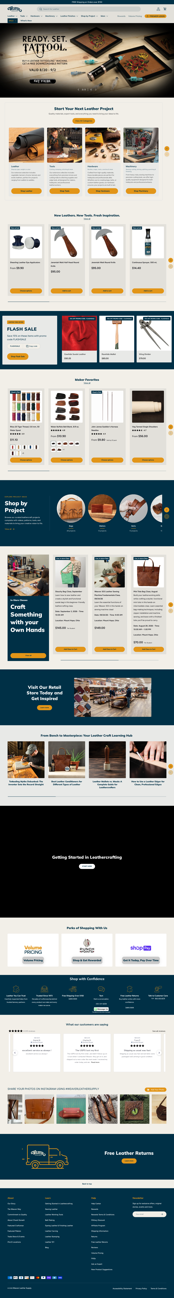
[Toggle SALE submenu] (15, 20)
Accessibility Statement (122, 1288)
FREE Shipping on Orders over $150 (87, 2)
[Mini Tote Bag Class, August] (149, 572)
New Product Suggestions (101, 1269)
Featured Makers (14, 1231)
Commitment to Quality (17, 1215)
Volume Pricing (135, 16)
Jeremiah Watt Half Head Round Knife (65, 264)
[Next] (167, 148)
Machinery (50, 16)
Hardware (35, 16)
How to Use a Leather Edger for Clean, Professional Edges (148, 783)
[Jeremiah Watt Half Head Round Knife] (67, 242)
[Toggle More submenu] (107, 16)
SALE (11, 20)
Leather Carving (51, 1231)
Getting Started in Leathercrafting (59, 1204)
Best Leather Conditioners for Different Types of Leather (66, 783)
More (103, 16)
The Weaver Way (14, 1209)
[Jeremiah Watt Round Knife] (107, 242)
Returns (94, 1237)
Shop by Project (88, 16)
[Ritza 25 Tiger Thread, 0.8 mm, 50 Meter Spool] (26, 407)
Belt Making (50, 1220)
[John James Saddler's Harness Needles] (107, 407)
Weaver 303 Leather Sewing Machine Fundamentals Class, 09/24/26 (107, 595)
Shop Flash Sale (18, 356)
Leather (11, 16)
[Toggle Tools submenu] (26, 16)
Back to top (87, 1184)
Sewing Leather (51, 1209)
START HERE (87, 866)
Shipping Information (99, 1231)
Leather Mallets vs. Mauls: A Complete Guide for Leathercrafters (107, 784)
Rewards (121, 16)
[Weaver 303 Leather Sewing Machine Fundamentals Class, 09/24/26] (109, 572)
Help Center (96, 1204)
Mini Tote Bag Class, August (146, 591)
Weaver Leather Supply (22, 1288)
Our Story (11, 1204)
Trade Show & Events (16, 1237)
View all (87, 219)
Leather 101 (49, 1242)
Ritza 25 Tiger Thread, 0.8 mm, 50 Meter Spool (24, 428)
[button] (165, 9)
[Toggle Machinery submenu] (56, 16)
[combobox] (89, 9)
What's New (26, 20)
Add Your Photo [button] (157, 1090)
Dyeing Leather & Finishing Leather (59, 1226)
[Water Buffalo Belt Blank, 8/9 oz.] (67, 407)
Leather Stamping (52, 1237)
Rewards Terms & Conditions (102, 1215)
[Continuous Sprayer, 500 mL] (148, 242)
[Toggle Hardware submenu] (41, 16)
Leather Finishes (67, 16)
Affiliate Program (98, 1226)
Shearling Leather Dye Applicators (25, 262)
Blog (47, 1247)
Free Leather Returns (99, 1242)
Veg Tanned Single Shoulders (145, 427)
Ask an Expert (96, 1264)
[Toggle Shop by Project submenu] (97, 16)
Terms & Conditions (158, 1288)
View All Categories (83, 121)
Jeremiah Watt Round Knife (103, 262)
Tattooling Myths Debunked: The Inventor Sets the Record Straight (26, 783)
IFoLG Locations (14, 1242)
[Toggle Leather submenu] (16, 16)
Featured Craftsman (16, 1226)
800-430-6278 (160, 998)
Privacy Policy (141, 1288)
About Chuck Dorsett (16, 1220)
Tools (22, 16)
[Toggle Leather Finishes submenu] (77, 16)
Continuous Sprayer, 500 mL (144, 262)
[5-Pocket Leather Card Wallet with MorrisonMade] (26, 759)
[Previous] (167, 154)
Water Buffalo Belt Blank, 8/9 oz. (65, 427)
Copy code (33, 346)
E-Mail (158, 1000)
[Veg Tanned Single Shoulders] (148, 407)
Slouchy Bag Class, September (68, 591)
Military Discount (98, 1220)
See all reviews (158, 1031)
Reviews (94, 1247)
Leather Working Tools (54, 1215)
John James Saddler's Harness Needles (104, 428)
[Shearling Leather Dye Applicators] (26, 242)
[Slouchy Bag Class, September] (70, 572)
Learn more (44, 708)
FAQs (93, 1258)
